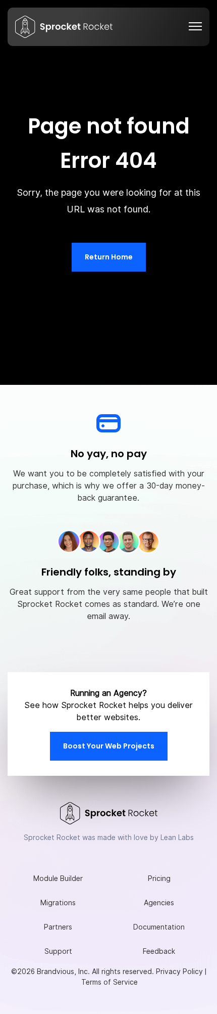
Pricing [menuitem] (159, 878)
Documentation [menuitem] (159, 927)
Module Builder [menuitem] (58, 878)
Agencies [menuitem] (159, 903)
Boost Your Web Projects (108, 746)
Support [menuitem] (58, 951)
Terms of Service (109, 982)
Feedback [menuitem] (159, 951)
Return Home (109, 257)
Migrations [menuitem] (58, 903)
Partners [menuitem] (58, 927)
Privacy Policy (179, 971)
